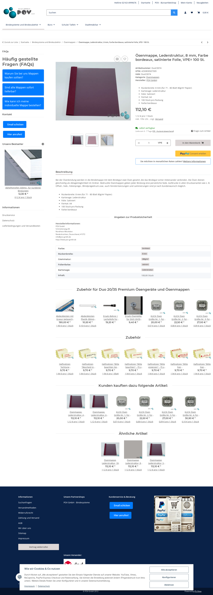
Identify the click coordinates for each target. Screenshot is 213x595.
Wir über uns (24, 528)
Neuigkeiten (202, 2)
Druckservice (8, 215)
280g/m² (145, 259)
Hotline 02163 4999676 (125, 2)
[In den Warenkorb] (58, 51)
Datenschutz (44, 586)
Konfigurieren (169, 577)
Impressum (29, 586)
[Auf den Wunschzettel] (125, 59)
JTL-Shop (197, 591)
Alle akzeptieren (169, 569)
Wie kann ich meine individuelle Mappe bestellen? (23, 103)
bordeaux (146, 248)
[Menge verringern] (139, 143)
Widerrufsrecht (25, 512)
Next (206, 314)
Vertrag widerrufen (38, 547)
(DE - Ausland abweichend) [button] (163, 131)
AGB (20, 523)
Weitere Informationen (194, 161)
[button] (185, 13)
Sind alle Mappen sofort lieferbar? (19, 89)
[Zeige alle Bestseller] (43, 144)
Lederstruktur (147, 270)
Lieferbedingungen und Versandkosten (21, 225)
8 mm (144, 254)
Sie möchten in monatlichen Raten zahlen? (173, 161)
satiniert (145, 264)
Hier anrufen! (14, 134)
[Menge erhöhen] (167, 143)
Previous (60, 314)
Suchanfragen (25, 502)
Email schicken (15, 124)
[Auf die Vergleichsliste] (117, 59)
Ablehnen (169, 585)
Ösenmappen (152, 77)
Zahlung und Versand (28, 517)
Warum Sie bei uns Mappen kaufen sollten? (21, 75)
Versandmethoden (27, 507)
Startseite (145, 2)
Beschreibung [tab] (64, 172)
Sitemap (22, 533)
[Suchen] (174, 12)
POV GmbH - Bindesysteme (77, 502)
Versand (159, 119)
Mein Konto (186, 2)
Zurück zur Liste (11, 42)
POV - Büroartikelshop (165, 2)
